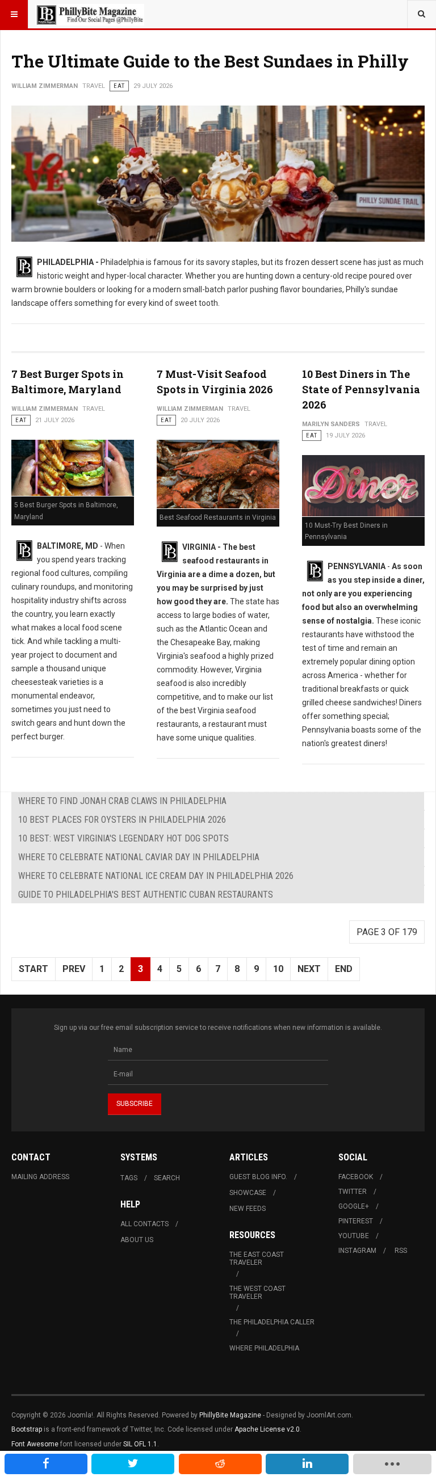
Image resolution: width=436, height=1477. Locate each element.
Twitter (352, 1192)
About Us (136, 1240)
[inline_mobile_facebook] (46, 1464)
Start (33, 968)
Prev (73, 968)
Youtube (353, 1236)
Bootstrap (26, 1429)
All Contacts (144, 1224)
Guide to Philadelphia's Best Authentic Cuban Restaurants (145, 894)
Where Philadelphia (264, 1348)
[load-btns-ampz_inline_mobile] (392, 1464)
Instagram (357, 1251)
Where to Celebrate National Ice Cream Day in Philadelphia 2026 (156, 875)
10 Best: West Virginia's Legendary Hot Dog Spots (123, 838)
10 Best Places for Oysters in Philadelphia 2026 (122, 819)
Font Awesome (34, 1444)
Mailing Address (40, 1177)
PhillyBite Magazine (230, 1415)
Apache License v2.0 (267, 1429)
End (344, 968)
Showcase (247, 1193)
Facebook (355, 1177)
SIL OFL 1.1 (140, 1444)
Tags (128, 1178)
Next (309, 968)
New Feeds (247, 1209)
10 (278, 968)
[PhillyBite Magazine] (89, 14)
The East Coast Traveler (256, 1258)
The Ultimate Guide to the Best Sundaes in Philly (210, 61)
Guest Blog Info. (258, 1177)
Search (167, 1178)
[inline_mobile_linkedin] (307, 1464)
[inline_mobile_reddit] (220, 1464)
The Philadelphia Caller (272, 1322)
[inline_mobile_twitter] (132, 1464)
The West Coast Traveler (257, 1293)
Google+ (353, 1206)
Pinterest (355, 1221)
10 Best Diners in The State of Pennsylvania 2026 (361, 389)
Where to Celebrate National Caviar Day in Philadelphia (138, 857)
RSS (401, 1251)
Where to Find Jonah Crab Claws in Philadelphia (122, 801)
